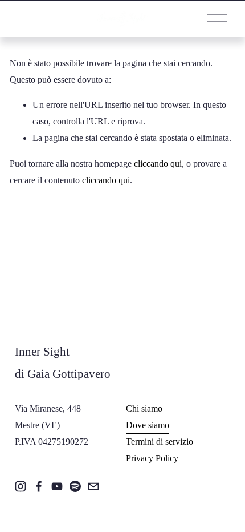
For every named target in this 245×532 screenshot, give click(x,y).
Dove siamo (147, 425)
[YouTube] (57, 486)
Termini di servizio (159, 441)
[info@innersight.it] (93, 486)
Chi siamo (144, 408)
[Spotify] (75, 486)
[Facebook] (38, 486)
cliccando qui (158, 163)
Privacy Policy (152, 458)
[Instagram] (20, 486)
